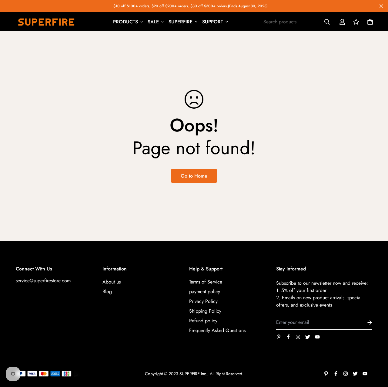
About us (111, 281)
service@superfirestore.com (43, 280)
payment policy (204, 291)
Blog (107, 291)
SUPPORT (212, 21)
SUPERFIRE (180, 21)
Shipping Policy (205, 310)
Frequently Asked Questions (217, 330)
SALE (153, 21)
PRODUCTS (125, 21)
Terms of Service (205, 281)
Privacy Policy (203, 301)
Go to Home (194, 175)
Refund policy (203, 320)
